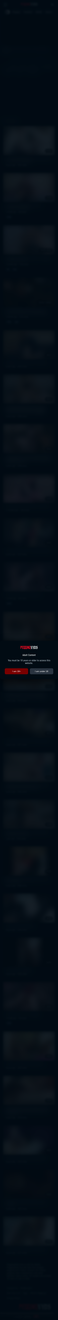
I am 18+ (16, 671)
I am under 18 (41, 671)
